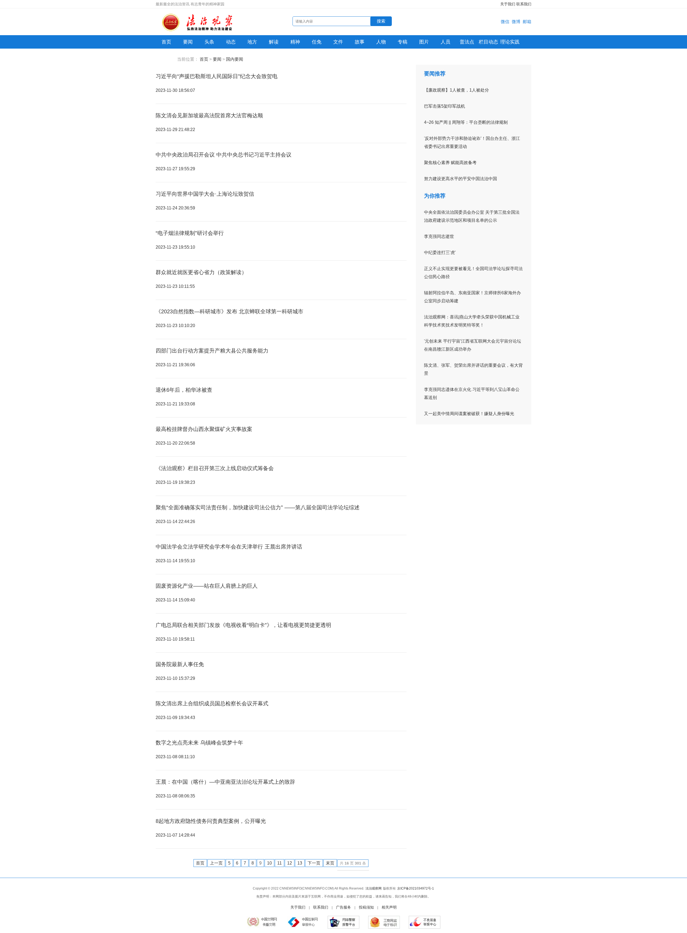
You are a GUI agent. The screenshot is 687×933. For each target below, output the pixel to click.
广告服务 (343, 907)
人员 (445, 42)
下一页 (314, 863)
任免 (316, 42)
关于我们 (507, 4)
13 (299, 863)
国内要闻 (234, 59)
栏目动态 (488, 42)
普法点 (467, 42)
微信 (505, 21)
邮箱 (527, 21)
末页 (330, 863)
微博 (516, 21)
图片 (424, 42)
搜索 (381, 21)
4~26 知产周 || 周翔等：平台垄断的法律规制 (466, 122)
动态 (231, 42)
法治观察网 (374, 888)
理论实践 (510, 42)
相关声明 (389, 907)
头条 (209, 42)
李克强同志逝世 (439, 236)
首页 (166, 42)
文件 (338, 42)
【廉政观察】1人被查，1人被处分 (456, 90)
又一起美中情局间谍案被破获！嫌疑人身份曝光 (469, 413)
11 (279, 863)
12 (289, 863)
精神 (295, 42)
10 (269, 863)
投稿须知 (366, 907)
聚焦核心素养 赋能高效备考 (450, 162)
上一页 (216, 863)
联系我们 (523, 4)
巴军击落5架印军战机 (444, 106)
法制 (166, 55)
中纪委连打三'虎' (440, 252)
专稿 (402, 42)
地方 (252, 42)
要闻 (188, 42)
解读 (274, 42)
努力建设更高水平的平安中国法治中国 (460, 178)
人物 (381, 42)
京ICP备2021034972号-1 (415, 888)
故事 (359, 42)
